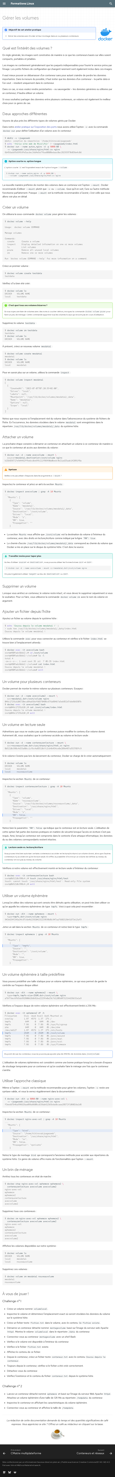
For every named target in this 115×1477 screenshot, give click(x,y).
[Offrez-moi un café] (4, 1472)
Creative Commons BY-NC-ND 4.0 (94, 1462)
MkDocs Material (24, 1465)
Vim (12, 1465)
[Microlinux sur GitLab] (15, 1472)
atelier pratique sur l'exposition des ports (36, 126)
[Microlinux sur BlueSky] (9, 1472)
